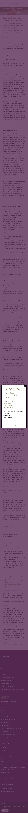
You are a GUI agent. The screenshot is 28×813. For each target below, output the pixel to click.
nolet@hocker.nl (7, 403)
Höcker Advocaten (8, 423)
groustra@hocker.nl (8, 405)
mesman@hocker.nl (8, 407)
